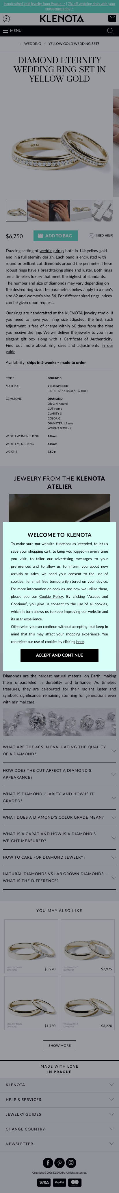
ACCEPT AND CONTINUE (59, 655)
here (80, 642)
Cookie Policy (51, 597)
